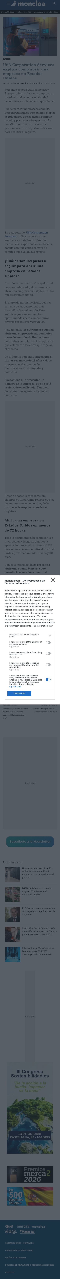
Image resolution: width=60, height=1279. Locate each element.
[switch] (48, 642)
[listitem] (30, 635)
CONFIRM (19, 693)
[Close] (54, 581)
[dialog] (30, 639)
